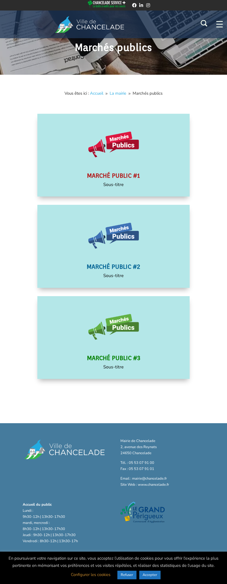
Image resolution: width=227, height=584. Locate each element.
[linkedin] (141, 5)
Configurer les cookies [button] (90, 574)
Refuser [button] (127, 574)
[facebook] (134, 5)
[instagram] (148, 5)
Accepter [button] (150, 574)
